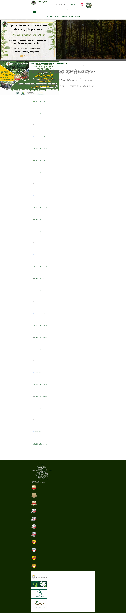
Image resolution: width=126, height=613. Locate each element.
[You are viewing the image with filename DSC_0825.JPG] (64, 307)
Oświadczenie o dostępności (35, 481)
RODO (82, 9)
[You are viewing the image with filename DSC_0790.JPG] (64, 107)
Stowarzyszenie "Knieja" (71, 12)
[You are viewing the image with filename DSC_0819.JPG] (64, 272)
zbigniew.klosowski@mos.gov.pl (43, 479)
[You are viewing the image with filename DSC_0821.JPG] (64, 284)
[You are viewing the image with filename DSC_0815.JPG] (64, 225)
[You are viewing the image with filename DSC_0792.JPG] (64, 118)
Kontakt (75, 9)
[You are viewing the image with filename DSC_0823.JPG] (64, 295)
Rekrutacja (71, 9)
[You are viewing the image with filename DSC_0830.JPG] (64, 343)
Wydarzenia (43, 9)
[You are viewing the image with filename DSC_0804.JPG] (64, 189)
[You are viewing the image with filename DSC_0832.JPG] (64, 366)
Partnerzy (52, 9)
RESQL (84, 9)
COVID (79, 9)
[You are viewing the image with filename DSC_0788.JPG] (64, 95)
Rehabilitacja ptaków (64, 9)
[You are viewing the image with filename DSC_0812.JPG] (64, 201)
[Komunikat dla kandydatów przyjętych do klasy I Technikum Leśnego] (63, 40)
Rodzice (53, 12)
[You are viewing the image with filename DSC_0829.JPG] (64, 331)
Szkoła (38, 12)
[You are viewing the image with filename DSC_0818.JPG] (64, 260)
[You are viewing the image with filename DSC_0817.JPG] (64, 248)
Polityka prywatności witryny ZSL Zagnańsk (38, 482)
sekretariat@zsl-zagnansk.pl (42, 467)
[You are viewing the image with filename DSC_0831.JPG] (64, 354)
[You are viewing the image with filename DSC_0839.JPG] (64, 437)
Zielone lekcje (80, 12)
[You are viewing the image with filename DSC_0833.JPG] (64, 378)
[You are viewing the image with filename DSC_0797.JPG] (64, 166)
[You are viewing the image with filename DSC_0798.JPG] (64, 177)
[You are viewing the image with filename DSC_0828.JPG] (64, 319)
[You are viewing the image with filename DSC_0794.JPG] (64, 130)
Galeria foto (57, 9)
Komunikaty (48, 9)
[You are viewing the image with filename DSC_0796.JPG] (64, 154)
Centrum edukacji (88, 12)
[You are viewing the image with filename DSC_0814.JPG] (64, 213)
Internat (42, 12)
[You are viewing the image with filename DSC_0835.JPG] (64, 402)
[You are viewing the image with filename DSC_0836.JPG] (64, 413)
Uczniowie (48, 12)
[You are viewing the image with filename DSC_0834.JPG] (64, 390)
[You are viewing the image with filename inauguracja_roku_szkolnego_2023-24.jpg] (64, 449)
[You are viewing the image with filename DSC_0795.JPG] (64, 142)
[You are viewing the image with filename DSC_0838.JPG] (64, 425)
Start (34, 12)
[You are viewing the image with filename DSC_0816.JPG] (64, 236)
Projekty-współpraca (61, 12)
